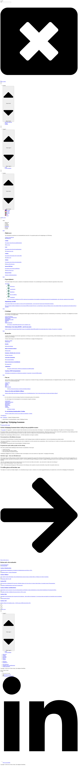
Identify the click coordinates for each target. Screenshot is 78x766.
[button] (39, 606)
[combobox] (5, 2)
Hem (1, 417)
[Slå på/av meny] (1, 83)
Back (4, 230)
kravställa (3, 429)
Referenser (7, 226)
